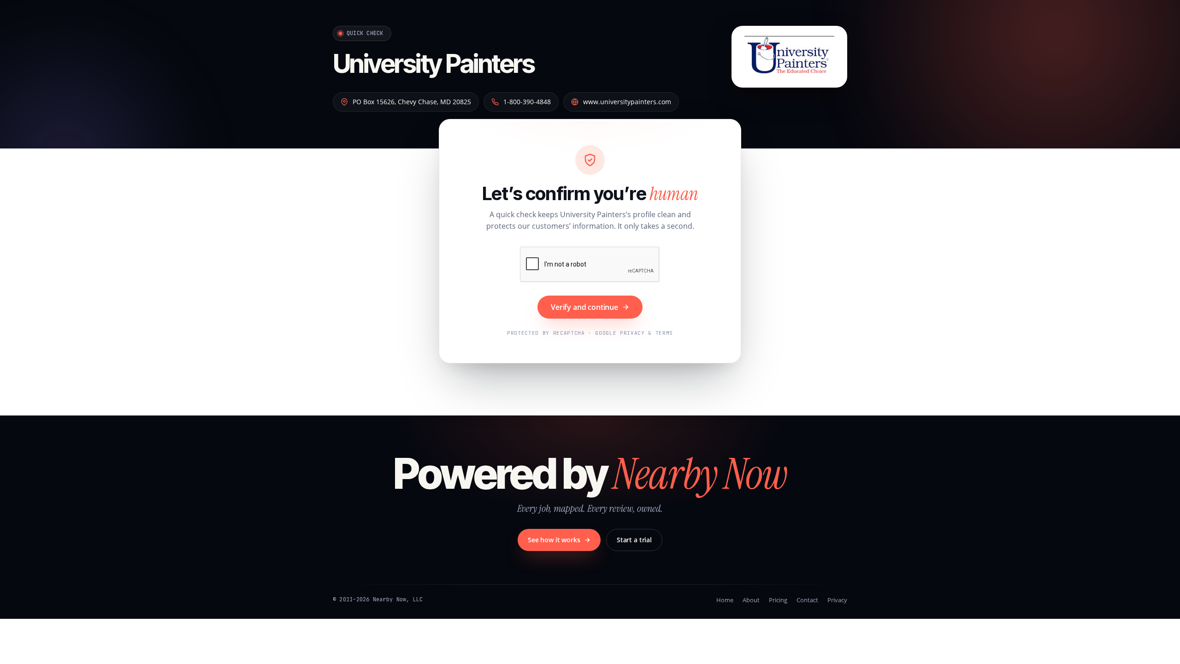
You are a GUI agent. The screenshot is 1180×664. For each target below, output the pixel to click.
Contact (807, 600)
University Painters (433, 63)
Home (724, 600)
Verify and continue (584, 307)
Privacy (837, 600)
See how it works (554, 539)
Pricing (778, 600)
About (751, 600)
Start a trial (634, 539)
